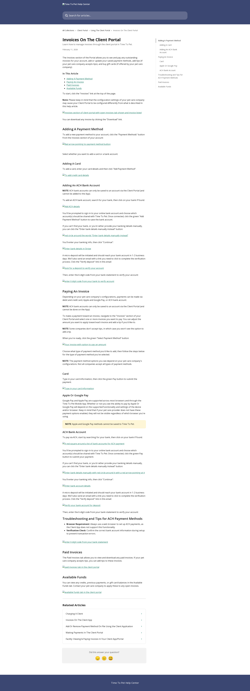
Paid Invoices (73, 85)
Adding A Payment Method (79, 78)
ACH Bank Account (168, 70)
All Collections (68, 30)
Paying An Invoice (75, 82)
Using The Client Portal (100, 30)
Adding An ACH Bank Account (168, 51)
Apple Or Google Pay (168, 66)
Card (162, 61)
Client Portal (82, 30)
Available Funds (74, 88)
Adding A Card (165, 45)
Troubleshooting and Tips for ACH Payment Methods (170, 76)
